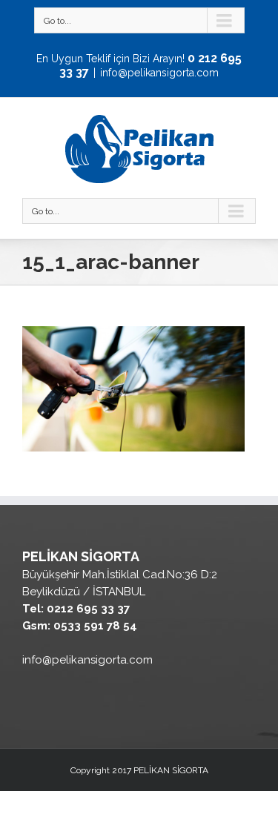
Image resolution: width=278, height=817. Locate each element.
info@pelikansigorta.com (159, 73)
